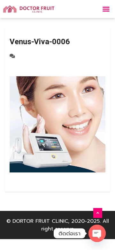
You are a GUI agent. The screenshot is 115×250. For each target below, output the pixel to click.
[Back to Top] (97, 213)
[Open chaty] (97, 233)
